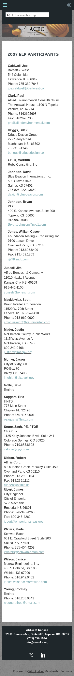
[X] (31, 655)
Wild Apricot (36, 671)
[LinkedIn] (43, 655)
